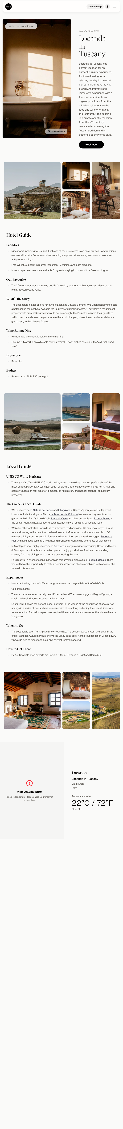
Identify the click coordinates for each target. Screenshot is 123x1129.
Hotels (11, 26)
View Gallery (58, 131)
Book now (91, 144)
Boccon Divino (102, 518)
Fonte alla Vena (59, 518)
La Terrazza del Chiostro (64, 514)
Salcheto (59, 546)
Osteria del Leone (43, 510)
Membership (95, 6)
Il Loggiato (64, 510)
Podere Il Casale (96, 560)
